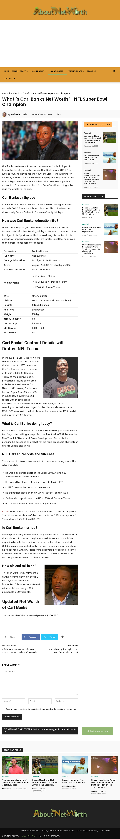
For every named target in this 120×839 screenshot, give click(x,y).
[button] (114, 71)
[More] (62, 637)
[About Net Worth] (60, 10)
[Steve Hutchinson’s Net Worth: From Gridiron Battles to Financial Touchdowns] (109, 174)
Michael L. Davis (19, 114)
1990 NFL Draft (38, 71)
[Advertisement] (60, 44)
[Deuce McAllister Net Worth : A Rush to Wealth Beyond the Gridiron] (109, 137)
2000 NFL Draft (19, 71)
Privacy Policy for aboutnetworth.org (58, 830)
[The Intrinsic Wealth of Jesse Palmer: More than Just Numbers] (15, 765)
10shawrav (6, 789)
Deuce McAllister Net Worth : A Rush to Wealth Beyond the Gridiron (92, 139)
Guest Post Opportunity (87, 830)
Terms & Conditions (30, 830)
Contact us (9, 78)
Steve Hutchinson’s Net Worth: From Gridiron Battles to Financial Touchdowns (92, 178)
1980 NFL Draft (56, 71)
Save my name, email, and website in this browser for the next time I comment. (41, 709)
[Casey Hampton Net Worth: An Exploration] (109, 157)
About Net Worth (29, 836)
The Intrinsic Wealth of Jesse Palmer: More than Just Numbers (15, 782)
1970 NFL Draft (75, 71)
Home (6, 71)
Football (6, 93)
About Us (91, 71)
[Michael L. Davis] (5, 114)
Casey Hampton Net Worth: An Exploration (91, 157)
